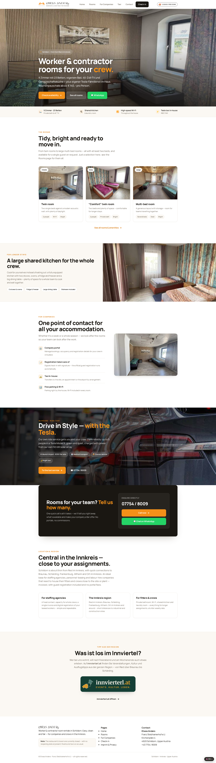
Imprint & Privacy (109, 744)
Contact (129, 4)
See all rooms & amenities (108, 227)
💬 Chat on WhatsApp (143, 521)
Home (82, 4)
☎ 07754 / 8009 (78, 470)
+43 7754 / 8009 (149, 744)
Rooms (92, 4)
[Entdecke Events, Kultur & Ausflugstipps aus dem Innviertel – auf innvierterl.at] (108, 684)
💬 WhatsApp (97, 95)
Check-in (142, 4)
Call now (143, 512)
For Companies (106, 4)
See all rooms (76, 95)
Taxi (119, 4)
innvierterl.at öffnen (108, 699)
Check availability (52, 95)
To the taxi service (52, 470)
